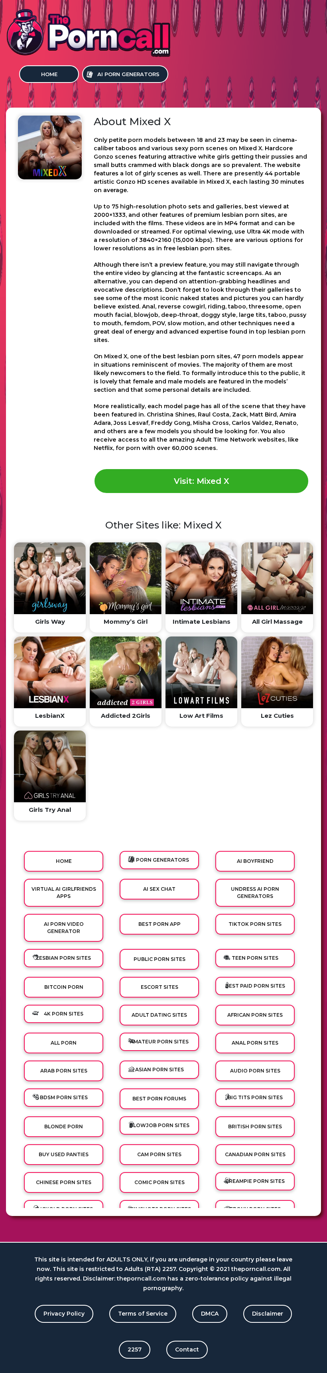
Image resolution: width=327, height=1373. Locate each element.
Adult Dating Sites (159, 1015)
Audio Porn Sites (255, 1071)
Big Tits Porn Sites (255, 1097)
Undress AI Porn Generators (255, 892)
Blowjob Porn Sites (159, 1125)
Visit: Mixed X (201, 481)
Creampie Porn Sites (255, 1181)
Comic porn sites (159, 1182)
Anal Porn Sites (255, 1043)
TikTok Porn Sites (255, 924)
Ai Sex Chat (159, 889)
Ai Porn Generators (128, 74)
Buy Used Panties (64, 1154)
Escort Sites (159, 987)
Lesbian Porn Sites (63, 958)
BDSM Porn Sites (64, 1097)
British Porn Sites (255, 1126)
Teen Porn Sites (255, 958)
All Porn (64, 1043)
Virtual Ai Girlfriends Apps (64, 892)
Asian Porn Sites (159, 1069)
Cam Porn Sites (159, 1154)
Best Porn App (159, 924)
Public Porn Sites (159, 959)
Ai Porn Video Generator (64, 927)
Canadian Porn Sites (255, 1154)
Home (49, 74)
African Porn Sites (255, 1015)
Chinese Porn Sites (63, 1182)
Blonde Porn (63, 1126)
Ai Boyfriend (255, 861)
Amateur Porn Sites (159, 1042)
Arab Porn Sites (63, 1071)
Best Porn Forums (159, 1099)
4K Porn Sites (63, 1014)
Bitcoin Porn (63, 987)
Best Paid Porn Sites (255, 986)
